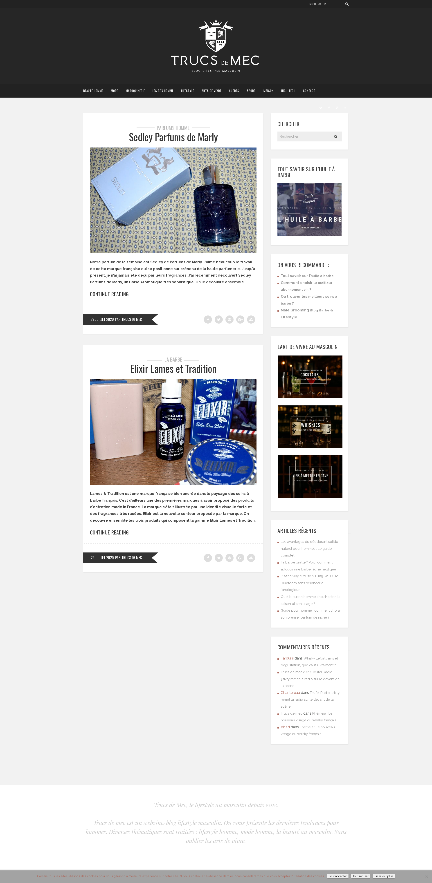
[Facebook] (329, 107)
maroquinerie (135, 90)
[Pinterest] (337, 107)
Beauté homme (93, 90)
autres (234, 90)
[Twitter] (320, 107)
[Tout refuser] (426, 876)
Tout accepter (338, 876)
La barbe (173, 359)
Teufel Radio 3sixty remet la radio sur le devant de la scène (310, 679)
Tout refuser (361, 876)
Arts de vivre (211, 90)
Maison (268, 90)
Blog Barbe (319, 310)
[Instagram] (345, 107)
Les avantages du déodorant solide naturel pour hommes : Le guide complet (309, 548)
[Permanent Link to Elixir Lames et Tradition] (173, 483)
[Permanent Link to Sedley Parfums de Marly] (173, 252)
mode (114, 90)
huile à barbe (322, 276)
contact (309, 90)
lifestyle (187, 90)
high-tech (288, 90)
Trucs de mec (291, 672)
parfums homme (173, 127)
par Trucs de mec (128, 319)
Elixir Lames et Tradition (173, 368)
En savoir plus (383, 876)
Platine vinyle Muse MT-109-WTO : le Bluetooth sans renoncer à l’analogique (309, 583)
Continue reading (109, 293)
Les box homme (163, 90)
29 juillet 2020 (102, 319)
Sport (251, 90)
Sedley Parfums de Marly (173, 137)
